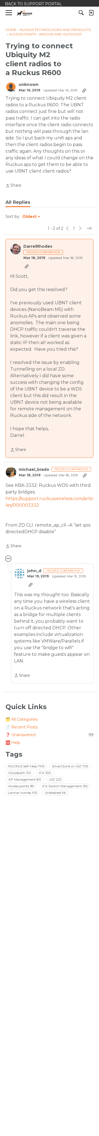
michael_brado (34, 469)
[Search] (81, 13)
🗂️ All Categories (22, 719)
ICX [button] (45, 773)
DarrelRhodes (37, 246)
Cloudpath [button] (19, 773)
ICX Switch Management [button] (64, 786)
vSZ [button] (55, 779)
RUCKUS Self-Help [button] (26, 766)
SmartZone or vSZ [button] (70, 766)
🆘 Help (13, 742)
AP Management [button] (24, 779)
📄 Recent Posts (22, 727)
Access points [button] (21, 786)
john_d (34, 571)
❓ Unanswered (50, 734)
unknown (28, 84)
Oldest (29, 217)
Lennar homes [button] (22, 793)
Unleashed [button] (55, 793)
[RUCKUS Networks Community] (24, 12)
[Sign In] (91, 13)
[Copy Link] (84, 90)
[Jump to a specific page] (89, 228)
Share (13, 186)
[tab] (18, 202)
